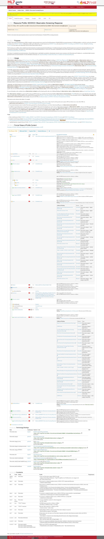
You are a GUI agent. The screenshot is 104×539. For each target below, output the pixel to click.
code (36, 160)
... (62, 120)
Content (10, 18)
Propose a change (43, 538)
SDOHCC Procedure (79, 43)
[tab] (13, 131)
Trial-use (16, 29)
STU (38, 13)
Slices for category (16, 163)
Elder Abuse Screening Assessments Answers (65, 332)
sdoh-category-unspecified (69, 84)
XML (40, 18)
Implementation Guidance (37, 7)
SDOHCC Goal (52, 43)
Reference (37, 284)
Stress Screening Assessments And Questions (65, 266)
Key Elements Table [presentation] (13, 131)
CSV (21, 533)
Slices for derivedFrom (17, 417)
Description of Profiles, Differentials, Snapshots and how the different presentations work (24, 127)
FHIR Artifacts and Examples (51, 7)
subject (14, 284)
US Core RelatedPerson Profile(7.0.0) (47, 292)
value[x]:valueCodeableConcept (20, 317)
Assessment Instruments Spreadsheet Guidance (30, 73)
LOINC (47, 461)
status (14, 160)
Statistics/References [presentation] (42, 131)
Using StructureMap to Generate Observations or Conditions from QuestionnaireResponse (56, 54)
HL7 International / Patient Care (20, 536)
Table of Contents (17, 7)
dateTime (37, 291)
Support (72, 7)
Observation (13, 136)
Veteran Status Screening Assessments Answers (66, 392)
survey (38, 441)
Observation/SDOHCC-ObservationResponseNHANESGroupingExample (69, 118)
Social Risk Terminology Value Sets (83, 72)
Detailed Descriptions (18, 18)
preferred (65, 60)
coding (16, 180)
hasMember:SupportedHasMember (20, 414)
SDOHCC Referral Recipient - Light (73, 122)
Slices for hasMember (17, 410)
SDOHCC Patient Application (47, 122)
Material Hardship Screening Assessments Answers (66, 370)
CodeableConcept (39, 163)
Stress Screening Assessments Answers (64, 383)
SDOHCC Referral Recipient (59, 122)
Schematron (29, 533)
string (37, 307)
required (35, 60)
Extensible (78, 207)
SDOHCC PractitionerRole (46, 295)
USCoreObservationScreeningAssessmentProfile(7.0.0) (46, 136)
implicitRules (15, 153)
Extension (37, 156)
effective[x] (15, 287)
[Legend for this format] (93, 134)
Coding (37, 180)
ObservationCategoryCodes (65, 166)
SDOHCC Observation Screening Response (45, 117)
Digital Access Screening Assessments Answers (66, 323)
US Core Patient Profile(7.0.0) (45, 284)
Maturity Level (47, 29)
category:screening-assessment (19, 187)
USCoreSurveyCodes (37, 454)
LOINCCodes (59, 60)
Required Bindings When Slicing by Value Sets (74, 190)
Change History (80, 7)
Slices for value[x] (16, 299)
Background (25, 7)
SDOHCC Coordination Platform (35, 122)
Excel (24, 533)
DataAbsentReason (63, 404)
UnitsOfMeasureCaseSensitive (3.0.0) (67, 310)
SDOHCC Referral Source (87, 122)
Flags (30, 134)
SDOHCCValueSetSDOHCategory (40, 449)
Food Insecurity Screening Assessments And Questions (61, 65)
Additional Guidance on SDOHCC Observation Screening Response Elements (55, 96)
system (18, 182)
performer (14, 292)
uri (36, 153)
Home (9, 7)
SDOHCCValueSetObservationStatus (40, 431)
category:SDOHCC (17, 195)
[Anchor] (64, 23)
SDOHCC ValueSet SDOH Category (22, 63)
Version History (27, 538)
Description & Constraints (62, 134)
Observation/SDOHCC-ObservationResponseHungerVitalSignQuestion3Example (39, 118)
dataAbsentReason (16, 403)
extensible (70, 404)
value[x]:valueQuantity (18, 309)
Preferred (79, 326)
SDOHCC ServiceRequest (69, 43)
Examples (34, 18)
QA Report (21, 538)
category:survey (17, 171)
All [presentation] (49, 131)
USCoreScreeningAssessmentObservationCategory (43, 446)
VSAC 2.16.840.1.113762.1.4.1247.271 (65, 367)
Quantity (37, 304)
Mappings (27, 18)
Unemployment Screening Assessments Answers (66, 336)
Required (78, 210)
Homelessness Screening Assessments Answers (65, 350)
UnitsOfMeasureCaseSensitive (39, 458)
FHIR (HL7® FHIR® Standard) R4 (52, 13)
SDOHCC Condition (18, 43)
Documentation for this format (17, 424)
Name (11, 134)
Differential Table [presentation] (23, 131)
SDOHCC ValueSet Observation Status (67, 161)
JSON (45, 18)
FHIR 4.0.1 (50, 536)
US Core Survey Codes (27, 60)
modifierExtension (16, 156)
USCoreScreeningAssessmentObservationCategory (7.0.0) (71, 188)
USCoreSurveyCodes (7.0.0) (65, 202)
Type (36, 134)
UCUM (54, 458)
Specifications (64, 7)
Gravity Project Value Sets (90, 91)
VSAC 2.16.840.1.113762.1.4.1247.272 (65, 250)
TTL (49, 18)
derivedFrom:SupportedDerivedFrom (21, 420)
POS (73, 93)
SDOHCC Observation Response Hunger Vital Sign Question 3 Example (54, 95)
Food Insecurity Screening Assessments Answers (66, 342)
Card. (34, 134)
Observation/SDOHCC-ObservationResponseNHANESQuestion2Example (44, 120)
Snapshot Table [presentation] (32, 131)
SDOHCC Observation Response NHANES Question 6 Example (37, 103)
